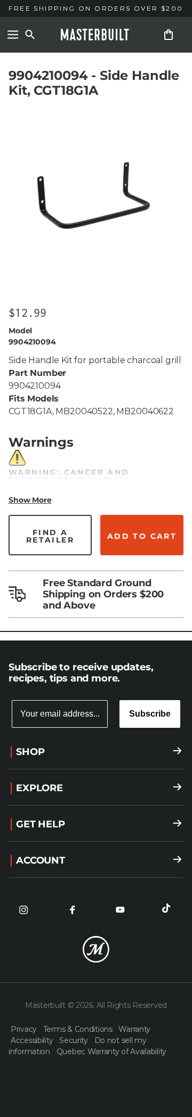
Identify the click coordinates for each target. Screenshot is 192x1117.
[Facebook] (72, 910)
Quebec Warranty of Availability (111, 1051)
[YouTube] (120, 910)
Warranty (134, 1029)
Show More (30, 500)
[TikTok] (168, 910)
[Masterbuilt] (96, 34)
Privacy (25, 1029)
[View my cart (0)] (168, 34)
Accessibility (33, 1040)
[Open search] (29, 34)
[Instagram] (23, 910)
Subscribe (150, 713)
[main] (96, 320)
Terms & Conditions (79, 1029)
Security (74, 1040)
